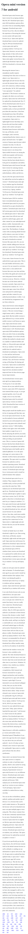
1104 (12, 926)
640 (3, 930)
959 (12, 915)
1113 (8, 915)
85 (7, 924)
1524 (4, 922)
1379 (17, 928)
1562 (20, 924)
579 (3, 915)
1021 (4, 926)
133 (7, 918)
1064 (12, 930)
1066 (4, 913)
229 (11, 924)
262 (3, 928)
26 (7, 913)
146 (7, 932)
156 (21, 926)
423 (3, 932)
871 (24, 915)
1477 (21, 918)
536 (8, 926)
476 (20, 915)
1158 (8, 922)
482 (16, 915)
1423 (16, 913)
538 (3, 918)
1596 (21, 920)
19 (20, 928)
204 (17, 926)
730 (12, 913)
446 (21, 922)
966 (3, 924)
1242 (21, 913)
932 (15, 924)
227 (12, 920)
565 (8, 920)
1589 (12, 918)
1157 (17, 918)
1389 (12, 928)
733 (13, 922)
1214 (17, 930)
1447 (8, 930)
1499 (4, 920)
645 (16, 920)
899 (7, 928)
